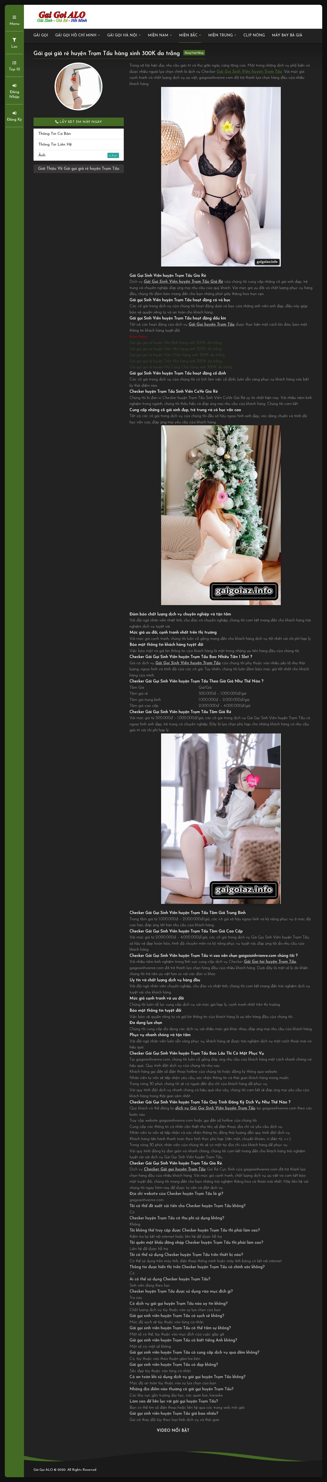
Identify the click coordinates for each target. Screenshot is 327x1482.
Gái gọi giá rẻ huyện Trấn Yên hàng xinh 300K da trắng (176, 361)
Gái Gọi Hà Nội (122, 35)
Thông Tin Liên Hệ (55, 144)
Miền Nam (158, 35)
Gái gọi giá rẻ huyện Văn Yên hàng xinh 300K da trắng (176, 349)
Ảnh (74, 155)
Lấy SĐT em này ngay (80, 122)
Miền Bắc (188, 35)
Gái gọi (41, 35)
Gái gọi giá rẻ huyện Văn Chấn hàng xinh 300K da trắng (177, 355)
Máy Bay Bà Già (287, 35)
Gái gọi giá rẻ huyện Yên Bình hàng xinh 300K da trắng (175, 343)
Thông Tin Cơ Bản (54, 134)
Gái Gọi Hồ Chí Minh (75, 35)
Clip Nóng (254, 35)
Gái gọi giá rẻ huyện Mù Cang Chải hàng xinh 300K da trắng (181, 367)
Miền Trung (220, 35)
